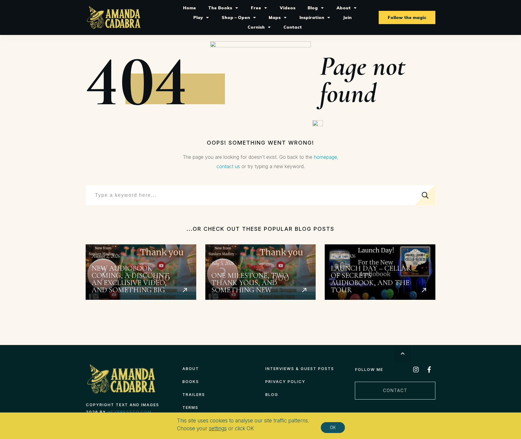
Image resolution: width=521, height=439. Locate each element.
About (190, 368)
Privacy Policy (285, 381)
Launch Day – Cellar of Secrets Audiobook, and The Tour (380, 272)
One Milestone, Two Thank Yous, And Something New (260, 272)
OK (333, 427)
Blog (271, 394)
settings (218, 428)
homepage (325, 157)
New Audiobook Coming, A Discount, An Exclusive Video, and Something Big (141, 272)
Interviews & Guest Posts (299, 368)
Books (190, 381)
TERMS (190, 407)
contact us (228, 166)
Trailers (193, 394)
